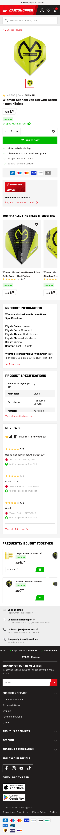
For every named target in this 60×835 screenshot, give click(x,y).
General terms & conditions (15, 812)
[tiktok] (29, 768)
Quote (6, 722)
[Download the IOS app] (14, 787)
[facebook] (6, 768)
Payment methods (12, 716)
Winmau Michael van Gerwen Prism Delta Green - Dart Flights (21, 274)
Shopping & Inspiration (18, 749)
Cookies (53, 812)
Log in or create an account (19, 202)
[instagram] (14, 768)
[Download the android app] (14, 797)
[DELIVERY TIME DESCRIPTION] (29, 123)
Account (8, 740)
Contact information (13, 699)
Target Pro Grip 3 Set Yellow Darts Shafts (30, 553)
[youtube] (21, 768)
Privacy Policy (39, 812)
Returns (7, 711)
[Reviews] (44, 437)
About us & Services (16, 731)
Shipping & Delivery (13, 705)
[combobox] (32, 20)
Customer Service (15, 693)
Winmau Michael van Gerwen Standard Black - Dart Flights (30, 581)
